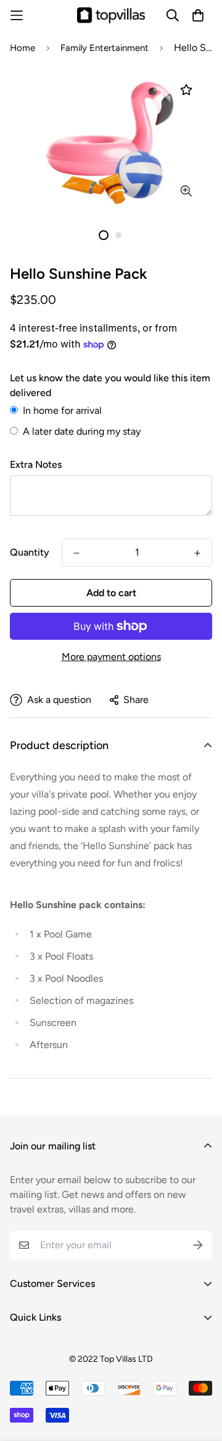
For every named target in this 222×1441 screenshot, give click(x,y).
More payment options (111, 656)
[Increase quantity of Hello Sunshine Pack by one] (197, 553)
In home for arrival (62, 410)
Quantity (29, 552)
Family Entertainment (104, 47)
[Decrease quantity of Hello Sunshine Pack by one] (76, 553)
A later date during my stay (82, 431)
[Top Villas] (111, 15)
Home (22, 47)
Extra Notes (36, 464)
